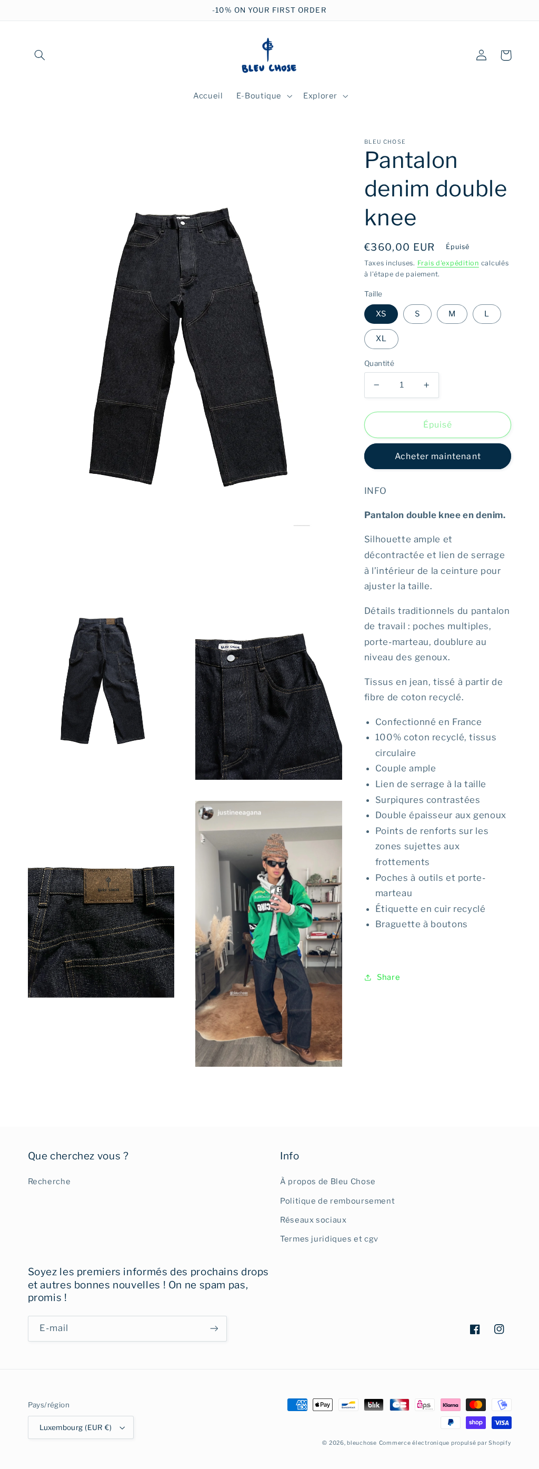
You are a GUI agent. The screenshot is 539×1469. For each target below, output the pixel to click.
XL (381, 338)
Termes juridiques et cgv (329, 1239)
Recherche (49, 1181)
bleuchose (362, 1443)
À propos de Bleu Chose (328, 1181)
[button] (40, 55)
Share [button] (388, 977)
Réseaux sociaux (313, 1220)
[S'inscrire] (214, 1329)
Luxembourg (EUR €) (75, 1427)
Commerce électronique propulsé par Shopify (445, 1443)
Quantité (379, 363)
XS (381, 314)
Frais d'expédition (448, 263)
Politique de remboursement (337, 1201)
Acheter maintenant (438, 456)
